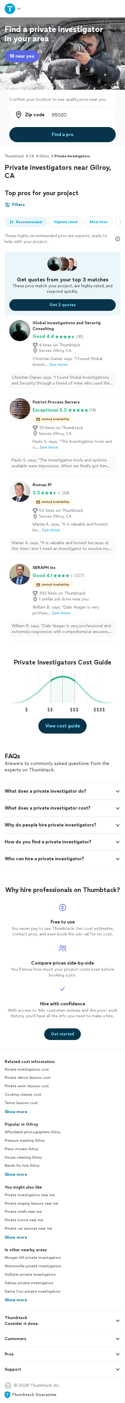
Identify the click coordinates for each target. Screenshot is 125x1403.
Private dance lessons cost (28, 1078)
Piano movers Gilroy (21, 1149)
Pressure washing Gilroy (25, 1140)
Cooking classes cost (23, 1094)
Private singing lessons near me (31, 1203)
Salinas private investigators (29, 1283)
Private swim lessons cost (27, 1086)
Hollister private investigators (30, 1274)
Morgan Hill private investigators (33, 1258)
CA (31, 156)
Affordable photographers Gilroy (33, 1132)
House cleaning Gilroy (23, 1157)
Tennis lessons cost (21, 1103)
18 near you (21, 56)
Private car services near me (28, 1228)
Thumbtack (14, 156)
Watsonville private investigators (33, 1266)
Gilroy (44, 156)
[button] (62, 791)
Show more (16, 1111)
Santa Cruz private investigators (32, 1291)
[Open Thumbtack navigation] (13, 8)
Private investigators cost (27, 1069)
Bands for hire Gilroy (22, 1166)
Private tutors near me (24, 1220)
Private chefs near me (23, 1212)
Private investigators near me (30, 1195)
